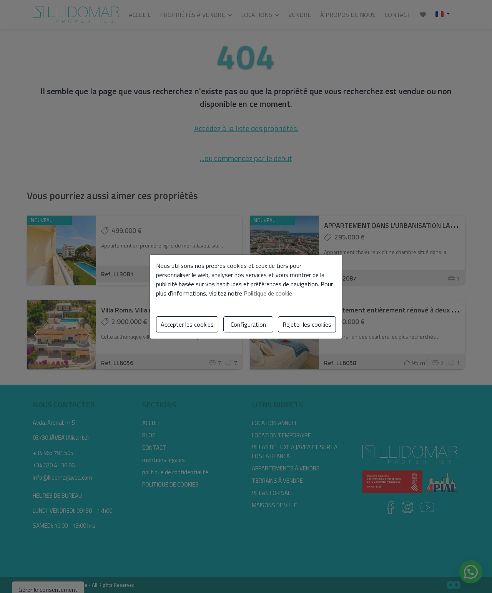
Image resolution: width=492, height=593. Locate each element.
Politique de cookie (268, 293)
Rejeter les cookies (307, 324)
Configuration (248, 324)
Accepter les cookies (187, 324)
